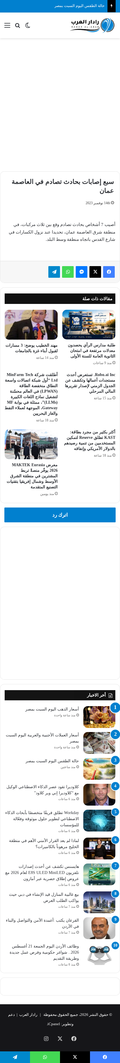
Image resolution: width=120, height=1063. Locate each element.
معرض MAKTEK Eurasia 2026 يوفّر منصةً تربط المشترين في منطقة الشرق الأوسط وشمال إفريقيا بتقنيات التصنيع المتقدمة (32, 476)
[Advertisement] (60, 104)
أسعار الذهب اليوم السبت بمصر (52, 709)
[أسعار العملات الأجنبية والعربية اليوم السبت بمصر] (99, 743)
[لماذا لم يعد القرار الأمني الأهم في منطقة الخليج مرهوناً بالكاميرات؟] (99, 848)
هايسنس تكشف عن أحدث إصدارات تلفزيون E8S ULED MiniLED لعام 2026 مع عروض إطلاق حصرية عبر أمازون (42, 872)
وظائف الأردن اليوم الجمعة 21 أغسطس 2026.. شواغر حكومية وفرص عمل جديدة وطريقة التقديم (44, 952)
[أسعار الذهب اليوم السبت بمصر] (99, 717)
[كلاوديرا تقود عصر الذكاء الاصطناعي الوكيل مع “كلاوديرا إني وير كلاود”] (99, 795)
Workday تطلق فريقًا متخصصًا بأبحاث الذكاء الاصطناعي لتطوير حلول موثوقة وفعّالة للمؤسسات (42, 819)
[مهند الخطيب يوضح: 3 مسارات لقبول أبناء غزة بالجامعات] (31, 325)
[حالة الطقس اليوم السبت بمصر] (99, 769)
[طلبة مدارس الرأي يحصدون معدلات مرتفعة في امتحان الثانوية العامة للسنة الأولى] (88, 324)
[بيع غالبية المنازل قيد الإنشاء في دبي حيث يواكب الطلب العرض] (99, 902)
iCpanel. (53, 1024)
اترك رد (60, 515)
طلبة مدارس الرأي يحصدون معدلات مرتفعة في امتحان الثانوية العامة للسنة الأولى (91, 350)
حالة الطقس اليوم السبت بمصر (79, 5)
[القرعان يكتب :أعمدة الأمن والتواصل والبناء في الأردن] (99, 928)
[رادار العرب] (92, 25)
